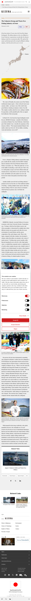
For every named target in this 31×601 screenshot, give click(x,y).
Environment (18, 523)
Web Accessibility (21, 571)
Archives (3, 564)
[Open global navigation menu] (29, 2)
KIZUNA (7, 4)
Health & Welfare (6, 529)
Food (27, 475)
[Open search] (26, 1)
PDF (27, 26)
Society (17, 526)
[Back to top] (29, 576)
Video (20, 26)
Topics (3, 551)
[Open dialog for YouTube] (20, 575)
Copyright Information (22, 568)
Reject (15, 329)
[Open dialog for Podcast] (25, 575)
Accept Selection (15, 324)
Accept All (15, 320)
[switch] (27, 300)
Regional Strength (21, 475)
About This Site (4, 568)
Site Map (3, 571)
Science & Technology (6, 526)
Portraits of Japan (6, 531)
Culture (17, 529)
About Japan (4, 558)
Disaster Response (12, 475)
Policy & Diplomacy (6, 523)
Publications (4, 554)
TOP (3, 514)
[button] (28, 11)
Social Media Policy (21, 569)
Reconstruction (4, 475)
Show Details (22, 315)
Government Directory (6, 561)
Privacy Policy (4, 569)
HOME (3, 4)
